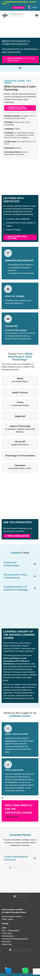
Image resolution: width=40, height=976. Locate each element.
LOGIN (34, 7)
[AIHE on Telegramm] (8, 970)
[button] (36, 15)
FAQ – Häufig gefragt (10, 930)
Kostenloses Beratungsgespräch (15, 939)
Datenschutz (7, 944)
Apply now (12, 817)
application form (11, 741)
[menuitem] (29, 7)
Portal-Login (7, 933)
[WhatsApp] (25, 970)
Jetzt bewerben (8, 936)
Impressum (6, 942)
